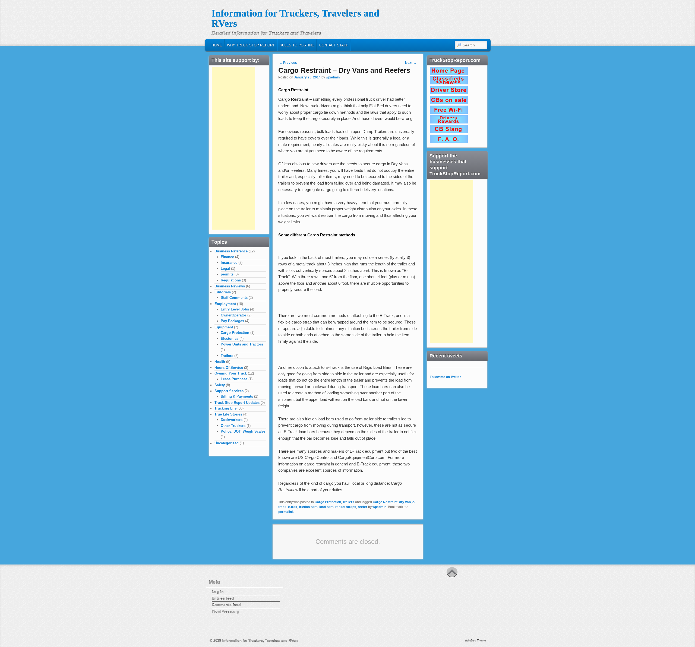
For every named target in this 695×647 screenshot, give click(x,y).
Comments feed (226, 605)
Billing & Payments (237, 396)
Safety (219, 385)
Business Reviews (229, 286)
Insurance (229, 263)
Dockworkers (231, 420)
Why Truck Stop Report (251, 45)
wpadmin (333, 77)
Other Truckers (233, 426)
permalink (286, 512)
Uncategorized (226, 443)
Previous (288, 63)
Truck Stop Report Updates (237, 403)
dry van (405, 502)
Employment (225, 304)
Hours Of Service (228, 368)
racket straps (345, 507)
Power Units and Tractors (242, 344)
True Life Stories (228, 414)
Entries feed (223, 598)
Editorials (222, 292)
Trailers (348, 502)
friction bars (308, 507)
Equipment (223, 327)
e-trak (292, 507)
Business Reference (231, 251)
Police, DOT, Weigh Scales (243, 431)
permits (227, 274)
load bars (326, 507)
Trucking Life (225, 408)
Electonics (229, 339)
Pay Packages (232, 321)
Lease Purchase (234, 379)
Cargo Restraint (385, 502)
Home (216, 45)
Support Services (229, 391)
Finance (227, 257)
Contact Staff (333, 45)
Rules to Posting (297, 45)
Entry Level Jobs (235, 309)
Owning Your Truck (230, 373)
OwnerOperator (233, 315)
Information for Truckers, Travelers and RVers (295, 18)
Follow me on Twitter (445, 377)
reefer (362, 507)
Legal (225, 269)
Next (410, 63)
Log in (218, 592)
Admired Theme (475, 640)
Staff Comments (234, 298)
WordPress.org (225, 611)
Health (219, 362)
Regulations (231, 280)
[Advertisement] (233, 148)
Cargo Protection (328, 502)
